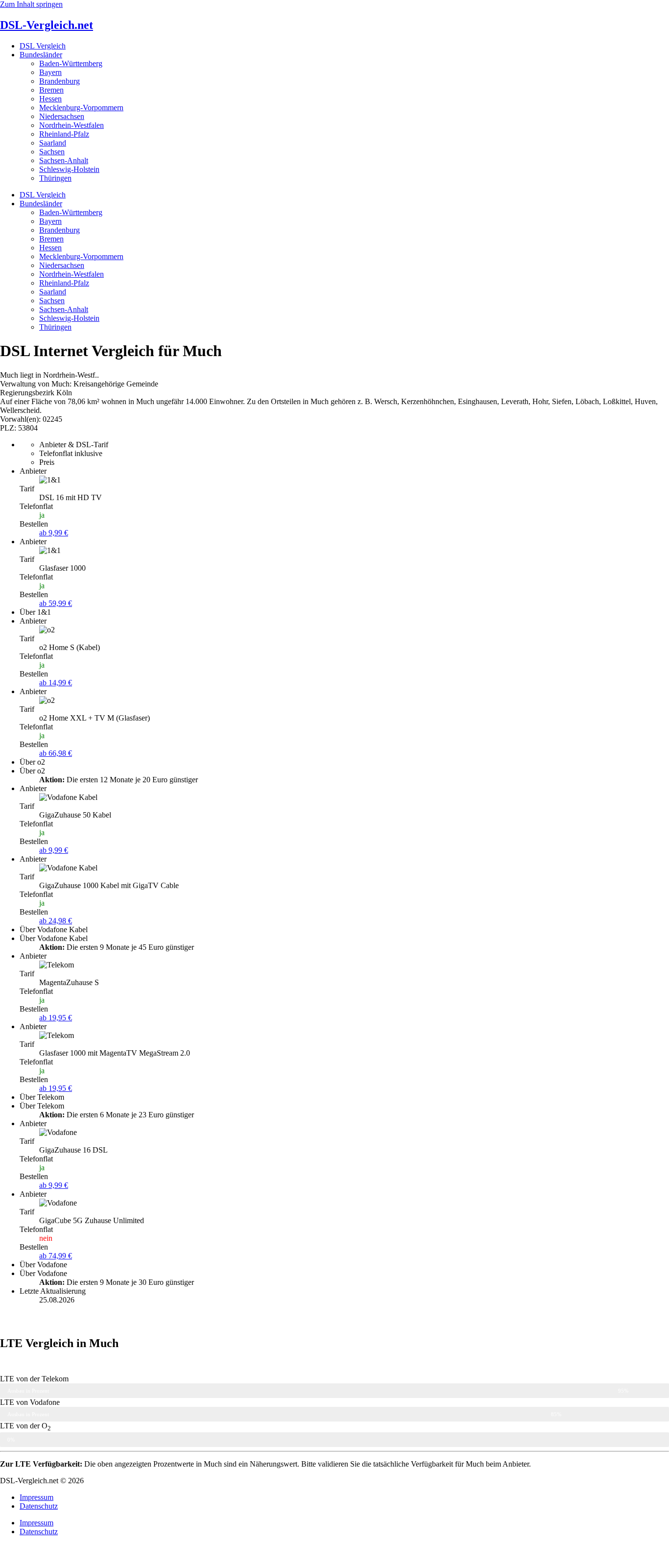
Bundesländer (41, 54)
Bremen (51, 90)
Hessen (50, 99)
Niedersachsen (61, 116)
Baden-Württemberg (70, 63)
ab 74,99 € (55, 1256)
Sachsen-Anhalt (63, 160)
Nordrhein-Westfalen (71, 125)
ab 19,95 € (55, 1017)
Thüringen (55, 178)
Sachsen (52, 151)
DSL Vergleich (43, 46)
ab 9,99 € (53, 533)
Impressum (36, 1497)
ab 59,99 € (55, 603)
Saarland (52, 143)
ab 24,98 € (55, 921)
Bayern (50, 72)
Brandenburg (59, 81)
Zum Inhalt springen (31, 4)
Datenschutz (39, 1506)
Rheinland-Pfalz (64, 134)
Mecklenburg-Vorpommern (81, 107)
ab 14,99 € (55, 682)
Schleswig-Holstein (69, 169)
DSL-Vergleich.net (46, 25)
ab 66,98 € (55, 753)
